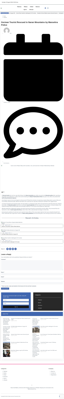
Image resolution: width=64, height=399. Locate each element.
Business (38, 6)
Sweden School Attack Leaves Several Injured (41, 13)
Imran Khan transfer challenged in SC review (20, 13)
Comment (3, 259)
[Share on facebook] (7, 249)
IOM (3, 225)
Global (31, 6)
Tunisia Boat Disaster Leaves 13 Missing (48, 342)
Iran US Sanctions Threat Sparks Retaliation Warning (50, 334)
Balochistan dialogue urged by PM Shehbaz (19, 350)
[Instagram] (48, 8)
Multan (25, 6)
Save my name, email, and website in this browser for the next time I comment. (19, 286)
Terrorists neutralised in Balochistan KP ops (19, 342)
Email (2, 276)
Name (2, 272)
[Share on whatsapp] (15, 249)
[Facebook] (45, 8)
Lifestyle (31, 9)
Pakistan (19, 6)
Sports (25, 9)
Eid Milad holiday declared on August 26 (10, 234)
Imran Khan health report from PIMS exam (48, 350)
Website (3, 281)
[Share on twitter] (10, 249)
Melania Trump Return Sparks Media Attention (11, 226)
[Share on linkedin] (13, 249)
